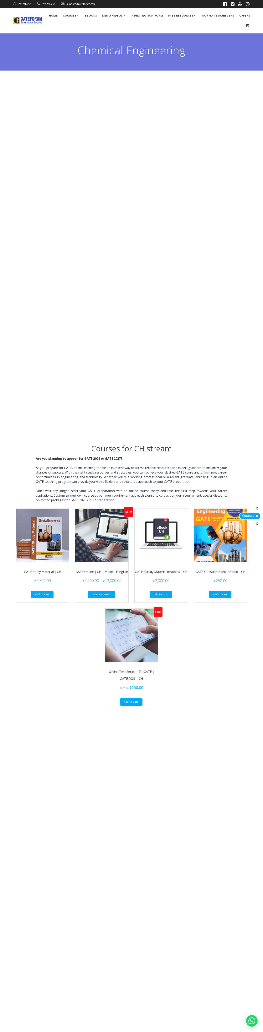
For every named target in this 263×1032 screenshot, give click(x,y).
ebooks (91, 15)
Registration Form (147, 15)
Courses (248, 516)
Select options (101, 594)
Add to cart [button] (42, 594)
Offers (244, 15)
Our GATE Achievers (218, 15)
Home (53, 15)
